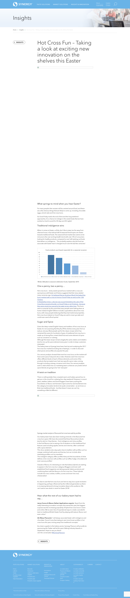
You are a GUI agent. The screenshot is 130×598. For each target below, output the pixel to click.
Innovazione (47, 570)
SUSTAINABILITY (78, 565)
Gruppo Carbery (65, 580)
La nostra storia (64, 569)
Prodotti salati (31, 579)
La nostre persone (78, 573)
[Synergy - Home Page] (19, 4)
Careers (108, 3)
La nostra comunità (78, 571)
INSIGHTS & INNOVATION (48, 565)
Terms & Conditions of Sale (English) (22, 595)
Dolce (14, 569)
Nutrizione (30, 571)
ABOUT (62, 565)
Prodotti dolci (31, 577)
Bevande (30, 569)
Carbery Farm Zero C (78, 581)
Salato (14, 573)
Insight (46, 573)
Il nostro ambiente (78, 569)
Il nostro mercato (78, 579)
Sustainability (99, 6)
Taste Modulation (18, 579)
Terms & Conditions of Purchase (42, 591)
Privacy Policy (61, 591)
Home (14, 30)
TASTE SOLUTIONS (18, 565)
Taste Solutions (43, 4)
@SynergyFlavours (58, 532)
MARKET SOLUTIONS (34, 565)
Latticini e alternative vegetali (33, 574)
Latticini (15, 571)
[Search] (113, 4)
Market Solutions (60, 4)
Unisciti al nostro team (64, 577)
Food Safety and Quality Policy (90, 595)
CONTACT (98, 565)
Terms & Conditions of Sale (19, 591)
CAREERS (90, 565)
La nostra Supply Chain (78, 576)
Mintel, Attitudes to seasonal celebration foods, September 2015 (58, 282)
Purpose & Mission (65, 571)
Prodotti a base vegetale (17, 576)
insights (19, 42)
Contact (108, 6)
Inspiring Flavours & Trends (49, 575)
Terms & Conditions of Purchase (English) (44, 595)
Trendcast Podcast (49, 578)
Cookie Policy (76, 595)
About (98, 3)
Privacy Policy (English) (63, 595)
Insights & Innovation (80, 4)
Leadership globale (63, 574)
